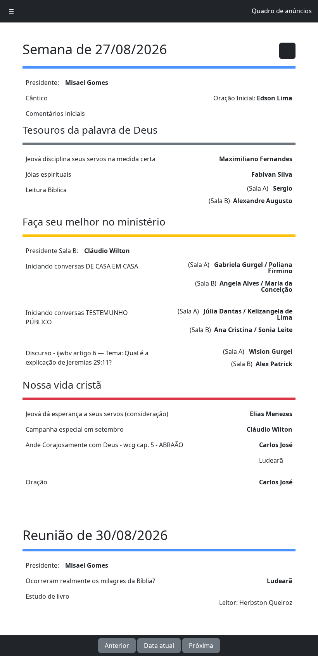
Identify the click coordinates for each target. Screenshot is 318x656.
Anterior (117, 645)
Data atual (159, 645)
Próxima (201, 645)
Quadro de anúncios (282, 11)
